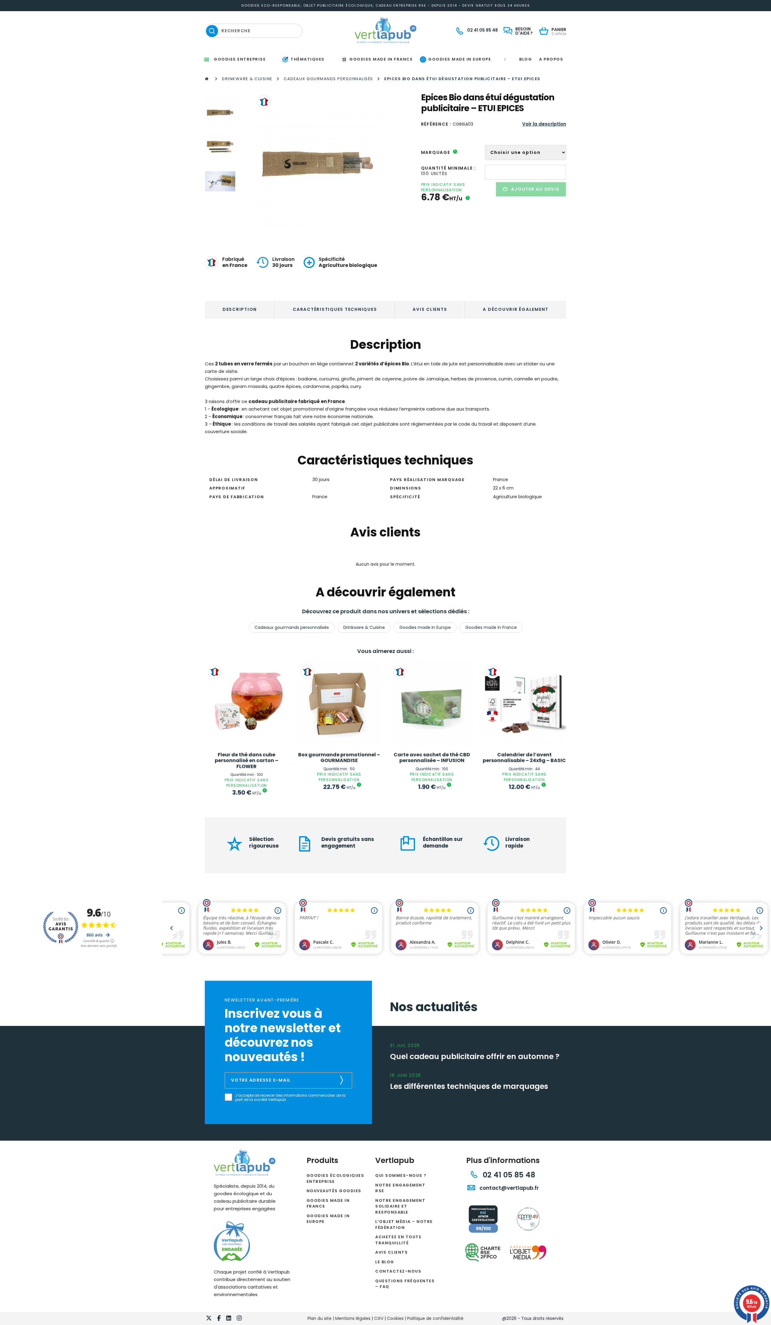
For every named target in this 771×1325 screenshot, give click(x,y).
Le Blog (384, 1262)
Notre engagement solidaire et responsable (400, 1206)
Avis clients (430, 309)
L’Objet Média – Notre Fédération (404, 1224)
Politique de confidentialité (435, 1318)
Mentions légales (352, 1318)
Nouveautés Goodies (334, 1191)
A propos (551, 59)
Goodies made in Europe (425, 627)
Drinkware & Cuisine (247, 79)
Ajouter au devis (535, 189)
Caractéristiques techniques (335, 309)
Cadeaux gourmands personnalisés (328, 79)
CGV (378, 1318)
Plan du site (319, 1318)
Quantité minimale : (448, 168)
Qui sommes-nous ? (401, 1175)
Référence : (436, 124)
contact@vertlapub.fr (508, 1188)
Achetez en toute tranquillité (398, 1240)
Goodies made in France (491, 627)
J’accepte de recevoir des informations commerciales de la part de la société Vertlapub (290, 1097)
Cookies (395, 1318)
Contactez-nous (398, 1271)
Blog (525, 59)
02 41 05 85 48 (508, 1175)
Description (240, 309)
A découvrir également (515, 309)
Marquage (438, 152)
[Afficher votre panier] (545, 31)
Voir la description (544, 124)
